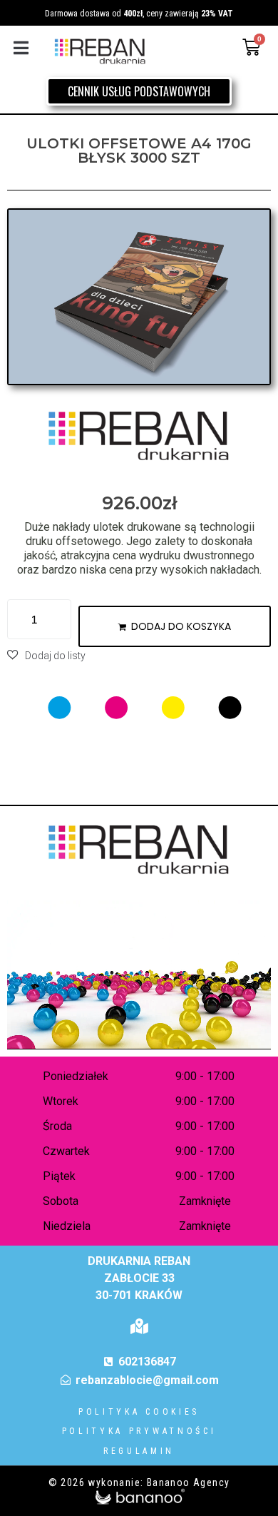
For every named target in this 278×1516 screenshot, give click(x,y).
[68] (139, 297)
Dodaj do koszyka (181, 626)
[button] (21, 47)
